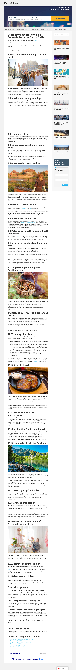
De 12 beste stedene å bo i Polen (17, 645)
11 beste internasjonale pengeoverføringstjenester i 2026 (61, 77)
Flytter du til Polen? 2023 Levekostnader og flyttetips (21, 643)
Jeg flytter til (57, 178)
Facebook (50, 665)
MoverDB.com (11, 3)
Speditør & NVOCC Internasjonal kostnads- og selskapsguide (61, 108)
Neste (64, 184)
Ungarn (9, 569)
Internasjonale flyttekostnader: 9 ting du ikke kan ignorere (61, 93)
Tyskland (32, 568)
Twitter (53, 665)
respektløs (17, 236)
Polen (9, 45)
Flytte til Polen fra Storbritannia (17, 647)
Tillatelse (10, 152)
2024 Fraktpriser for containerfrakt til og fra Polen (21, 639)
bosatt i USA (25, 208)
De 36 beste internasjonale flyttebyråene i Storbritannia (61, 152)
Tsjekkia (42, 568)
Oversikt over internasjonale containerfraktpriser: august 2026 (61, 48)
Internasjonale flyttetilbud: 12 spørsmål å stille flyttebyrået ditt (61, 123)
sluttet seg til (13, 592)
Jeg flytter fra (57, 172)
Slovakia (36, 568)
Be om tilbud (60, 18)
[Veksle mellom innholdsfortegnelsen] (18, 50)
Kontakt (27, 665)
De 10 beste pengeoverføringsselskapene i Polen (21, 642)
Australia (35, 361)
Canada (38, 361)
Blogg (22, 665)
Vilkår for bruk (44, 665)
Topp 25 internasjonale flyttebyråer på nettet (60, 63)
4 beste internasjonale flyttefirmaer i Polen (19, 640)
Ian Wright (37, 40)
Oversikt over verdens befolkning (27, 222)
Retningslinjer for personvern (35, 665)
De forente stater (31, 207)
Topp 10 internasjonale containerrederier (60, 138)
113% (30, 208)
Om (24, 665)
